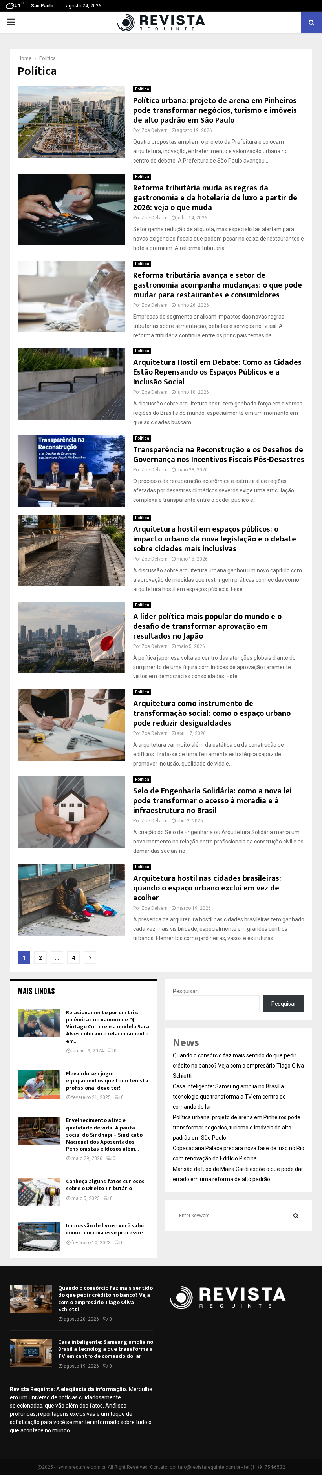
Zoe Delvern (154, 130)
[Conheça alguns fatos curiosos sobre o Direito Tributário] (39, 1192)
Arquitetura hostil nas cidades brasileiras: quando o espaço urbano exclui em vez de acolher (207, 888)
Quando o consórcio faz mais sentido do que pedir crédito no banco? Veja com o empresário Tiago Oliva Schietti (238, 1065)
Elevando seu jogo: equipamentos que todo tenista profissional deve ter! (107, 1080)
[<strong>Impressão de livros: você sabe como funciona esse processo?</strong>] (39, 1236)
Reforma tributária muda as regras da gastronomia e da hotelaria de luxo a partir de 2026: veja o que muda (215, 197)
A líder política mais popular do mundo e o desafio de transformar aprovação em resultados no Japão (207, 626)
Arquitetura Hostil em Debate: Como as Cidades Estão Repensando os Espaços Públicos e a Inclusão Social (217, 372)
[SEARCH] (295, 1215)
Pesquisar (185, 991)
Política (142, 89)
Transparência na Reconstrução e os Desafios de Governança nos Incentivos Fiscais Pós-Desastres (218, 454)
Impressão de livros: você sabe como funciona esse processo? (105, 1229)
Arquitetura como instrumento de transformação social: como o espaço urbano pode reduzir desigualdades (212, 713)
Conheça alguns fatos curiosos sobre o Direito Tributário (105, 1185)
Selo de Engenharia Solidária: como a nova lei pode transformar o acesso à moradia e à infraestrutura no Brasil (212, 800)
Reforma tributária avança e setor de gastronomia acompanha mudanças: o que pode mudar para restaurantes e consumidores (217, 285)
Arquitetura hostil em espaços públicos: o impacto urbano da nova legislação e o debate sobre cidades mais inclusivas (214, 539)
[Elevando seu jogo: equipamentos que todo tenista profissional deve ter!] (39, 1084)
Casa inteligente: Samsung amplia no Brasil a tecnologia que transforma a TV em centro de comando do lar (229, 1096)
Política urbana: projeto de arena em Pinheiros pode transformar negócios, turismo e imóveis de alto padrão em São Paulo (215, 110)
